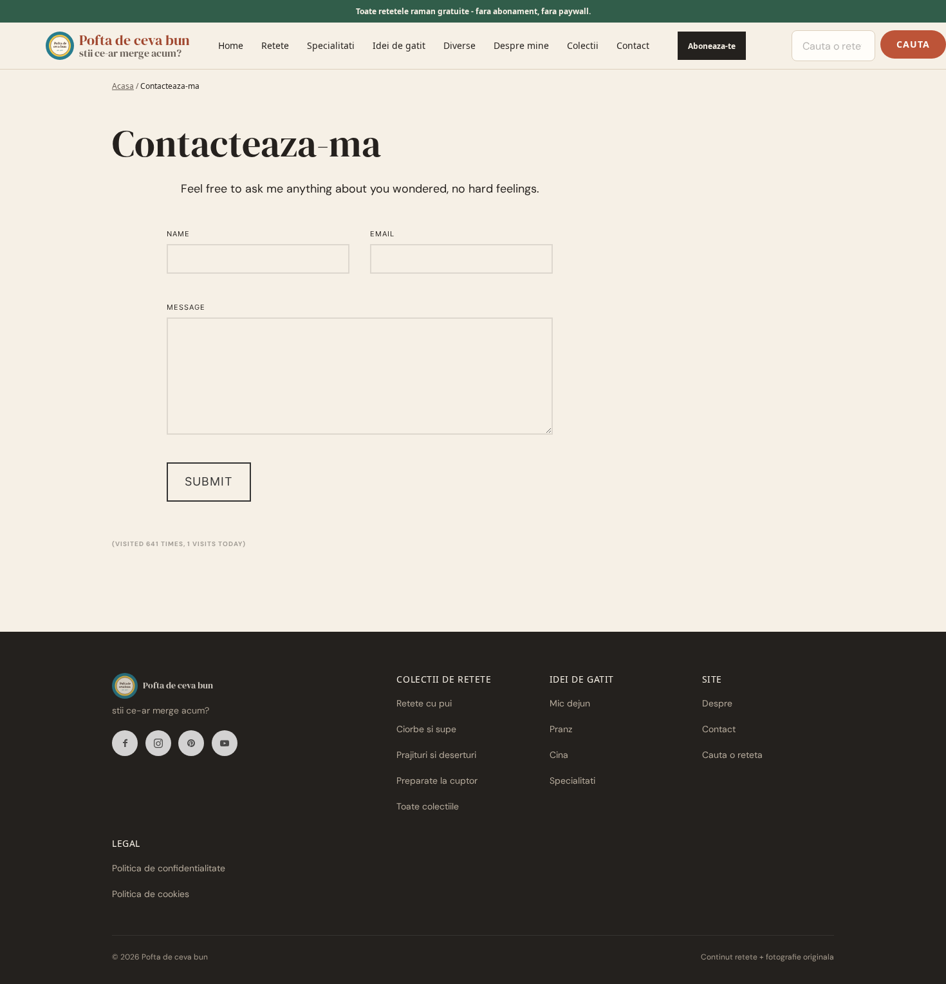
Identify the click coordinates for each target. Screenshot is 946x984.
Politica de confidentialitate (168, 868)
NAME (178, 233)
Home (230, 45)
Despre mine (521, 45)
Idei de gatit (399, 45)
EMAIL (382, 233)
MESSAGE (186, 307)
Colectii (582, 45)
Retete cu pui (424, 703)
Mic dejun (570, 703)
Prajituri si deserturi (436, 755)
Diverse (459, 45)
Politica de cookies (150, 894)
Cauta (913, 44)
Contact (633, 45)
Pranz (561, 729)
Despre (717, 703)
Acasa (123, 85)
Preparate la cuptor (437, 780)
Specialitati (331, 45)
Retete (275, 45)
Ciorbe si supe (426, 729)
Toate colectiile (427, 806)
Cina (559, 755)
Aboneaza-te (712, 46)
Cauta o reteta (732, 755)
